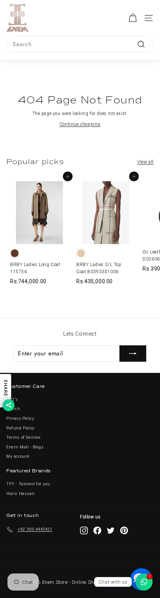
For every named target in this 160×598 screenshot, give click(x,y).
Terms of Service (23, 437)
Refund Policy (20, 428)
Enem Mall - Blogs (25, 447)
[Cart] (132, 18)
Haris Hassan (20, 493)
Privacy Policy (20, 418)
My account (18, 456)
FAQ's (12, 399)
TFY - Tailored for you (28, 484)
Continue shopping (80, 124)
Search (13, 408)
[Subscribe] (132, 353)
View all (145, 161)
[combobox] (80, 44)
